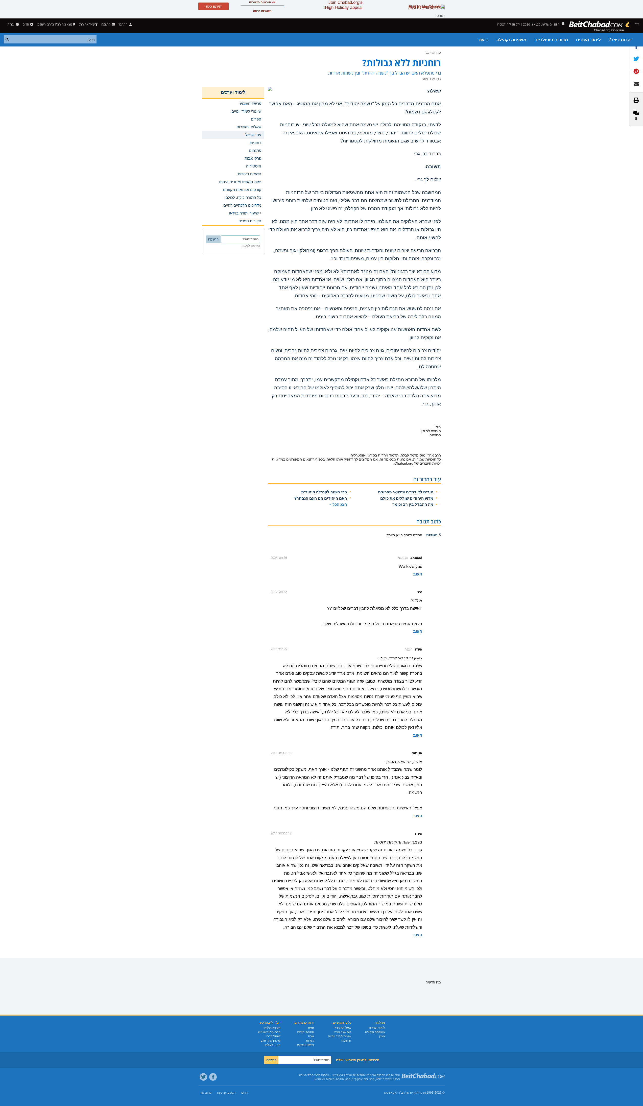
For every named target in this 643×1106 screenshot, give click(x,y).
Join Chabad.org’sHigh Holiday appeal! (343, 5)
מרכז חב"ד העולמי (309, 1075)
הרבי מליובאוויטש (269, 1032)
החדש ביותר (412, 535)
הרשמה (346, 1040)
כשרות (310, 1040)
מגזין (382, 1036)
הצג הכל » (338, 504)
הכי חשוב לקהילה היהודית (324, 492)
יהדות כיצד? (620, 40)
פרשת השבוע (305, 1045)
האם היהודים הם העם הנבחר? (320, 498)
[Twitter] (203, 1077)
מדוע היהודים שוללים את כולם (406, 498)
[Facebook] (213, 1077)
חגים (311, 1028)
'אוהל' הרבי (273, 1036)
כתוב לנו (206, 1092)
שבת (311, 1036)
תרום (26, 24)
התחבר (123, 24)
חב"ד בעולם (272, 1045)
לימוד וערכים (588, 40)
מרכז (423, 1092)
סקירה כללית (272, 1028)
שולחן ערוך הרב (270, 1040)
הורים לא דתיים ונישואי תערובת (405, 492)
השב (417, 574)
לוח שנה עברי (342, 1032)
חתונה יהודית (305, 1032)
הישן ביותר (395, 535)
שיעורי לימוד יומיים (339, 1036)
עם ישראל (433, 52)
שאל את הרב (86, 24)
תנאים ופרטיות (226, 1092)
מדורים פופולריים (551, 40)
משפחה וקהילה (511, 40)
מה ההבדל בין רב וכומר (412, 504)
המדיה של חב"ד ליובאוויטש (401, 1092)
